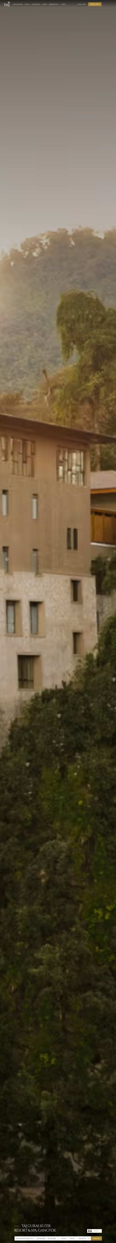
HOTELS (27, 4)
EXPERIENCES (36, 4)
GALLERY (96, 1231)
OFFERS (44, 4)
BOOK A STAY (95, 4)
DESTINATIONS (18, 4)
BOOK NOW (96, 1238)
